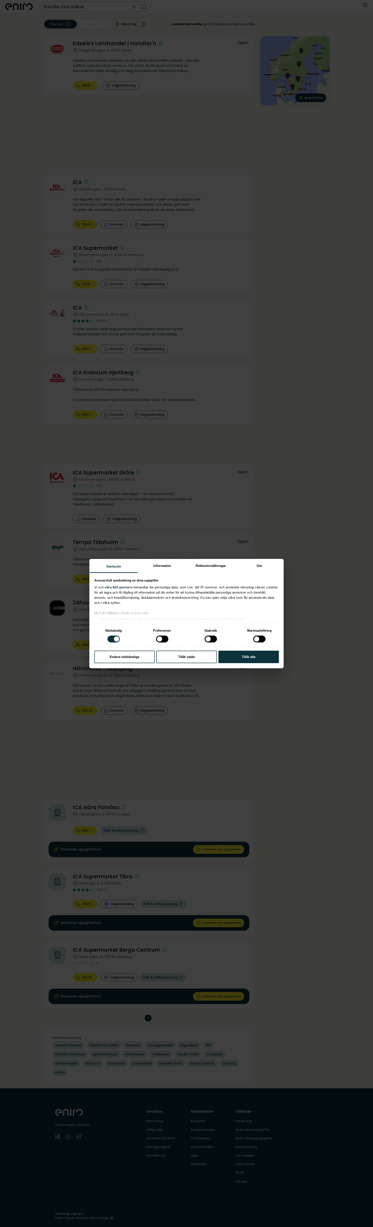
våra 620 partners (119, 587)
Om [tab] (259, 565)
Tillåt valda (186, 657)
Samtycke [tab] (113, 566)
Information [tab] (162, 565)
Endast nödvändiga (124, 657)
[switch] (162, 639)
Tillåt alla (248, 657)
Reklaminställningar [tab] (211, 565)
